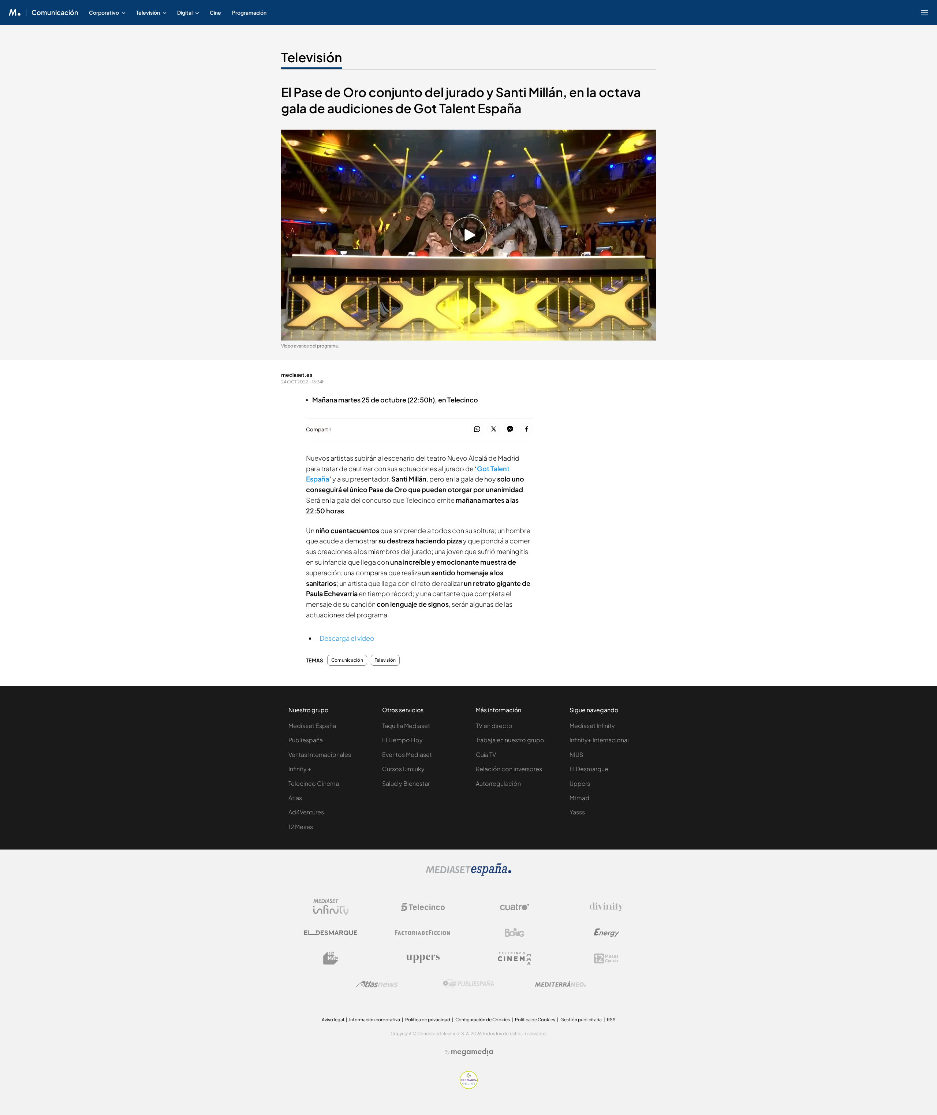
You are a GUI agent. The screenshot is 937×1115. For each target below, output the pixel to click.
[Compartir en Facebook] (526, 429)
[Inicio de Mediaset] (15, 12)
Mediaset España (312, 725)
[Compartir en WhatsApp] (477, 429)
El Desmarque (589, 769)
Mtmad (579, 798)
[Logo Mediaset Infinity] (330, 907)
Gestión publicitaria (581, 1019)
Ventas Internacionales (319, 754)
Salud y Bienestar (406, 783)
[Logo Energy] (606, 932)
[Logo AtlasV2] (376, 984)
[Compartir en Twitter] (493, 429)
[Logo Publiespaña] (468, 984)
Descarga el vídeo (347, 638)
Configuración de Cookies (482, 1019)
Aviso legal (333, 1019)
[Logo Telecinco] (423, 907)
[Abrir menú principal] (924, 12)
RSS (611, 1019)
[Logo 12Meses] (606, 958)
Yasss (577, 812)
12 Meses (300, 826)
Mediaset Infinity (592, 725)
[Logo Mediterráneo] (560, 984)
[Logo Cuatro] (514, 907)
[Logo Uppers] (422, 958)
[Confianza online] (469, 1087)
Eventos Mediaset (407, 754)
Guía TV (486, 754)
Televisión (311, 57)
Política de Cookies (535, 1019)
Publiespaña (305, 740)
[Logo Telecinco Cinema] (514, 958)
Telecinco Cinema (313, 783)
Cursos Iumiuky (403, 769)
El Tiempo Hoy (402, 740)
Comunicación (54, 12)
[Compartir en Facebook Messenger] (510, 429)
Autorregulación (498, 783)
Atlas (295, 798)
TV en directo (494, 725)
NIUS (576, 754)
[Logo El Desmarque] (330, 932)
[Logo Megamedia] (472, 1052)
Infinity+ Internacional (599, 740)
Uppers (580, 783)
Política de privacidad (427, 1019)
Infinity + (299, 769)
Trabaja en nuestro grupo (510, 740)
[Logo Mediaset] (468, 873)
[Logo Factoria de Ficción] (423, 932)
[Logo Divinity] (606, 907)
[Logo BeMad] (331, 958)
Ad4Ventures (306, 812)
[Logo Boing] (515, 932)
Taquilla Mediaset (406, 725)
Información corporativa (374, 1019)
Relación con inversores (509, 769)
